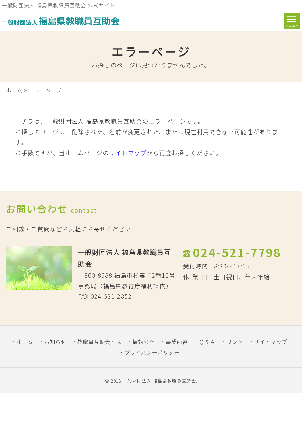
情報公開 (144, 341)
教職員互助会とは (99, 341)
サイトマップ (128, 152)
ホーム (14, 90)
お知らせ (55, 341)
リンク (234, 341)
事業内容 (177, 341)
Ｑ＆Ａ (207, 341)
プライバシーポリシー (152, 352)
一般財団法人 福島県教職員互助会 (159, 380)
